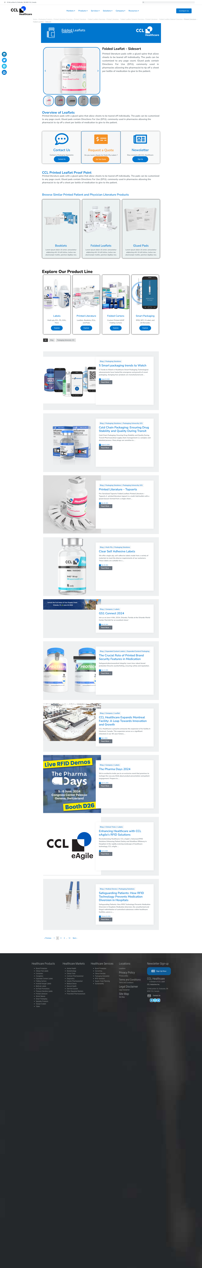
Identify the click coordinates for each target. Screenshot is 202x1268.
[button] (45, 71)
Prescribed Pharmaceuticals (76, 994)
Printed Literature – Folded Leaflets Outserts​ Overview (125, 19)
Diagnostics (71, 979)
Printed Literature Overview (63, 19)
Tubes (38, 1006)
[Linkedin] (151, 1000)
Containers (39, 973)
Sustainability (99, 984)
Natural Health (71, 986)
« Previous (47, 938)
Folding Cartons (41, 981)
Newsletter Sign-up (158, 963)
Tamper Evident (41, 1004)
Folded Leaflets (101, 246)
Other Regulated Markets (75, 991)
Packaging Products (45, 19)
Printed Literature (41, 994)
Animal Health (71, 968)
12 (69, 938)
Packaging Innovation (102, 976)
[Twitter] (158, 1000)
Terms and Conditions (126, 983)
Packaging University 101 (65, 340)
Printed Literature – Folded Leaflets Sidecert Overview (163, 19)
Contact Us (157, 996)
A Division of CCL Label (157, 982)
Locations (122, 968)
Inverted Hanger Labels (43, 984)
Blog (51, 340)
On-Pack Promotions (42, 989)
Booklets (61, 246)
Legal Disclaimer (124, 990)
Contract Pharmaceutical (75, 976)
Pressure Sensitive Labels (44, 991)
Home (35, 19)
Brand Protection (41, 968)
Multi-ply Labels (41, 986)
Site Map (122, 997)
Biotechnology (71, 971)
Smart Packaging (41, 999)
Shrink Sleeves (40, 996)
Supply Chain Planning (102, 981)
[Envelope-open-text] (4, 72)
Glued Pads (141, 246)
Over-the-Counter (73, 989)
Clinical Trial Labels (42, 971)
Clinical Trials (71, 973)
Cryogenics (39, 976)
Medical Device (71, 984)
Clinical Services (100, 973)
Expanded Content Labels (44, 979)
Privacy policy (123, 976)
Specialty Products (42, 1001)
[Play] (72, 71)
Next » (75, 938)
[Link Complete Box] (101, 380)
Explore (86, 328)
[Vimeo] (155, 1000)
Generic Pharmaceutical (75, 981)
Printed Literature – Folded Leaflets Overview (89, 19)
